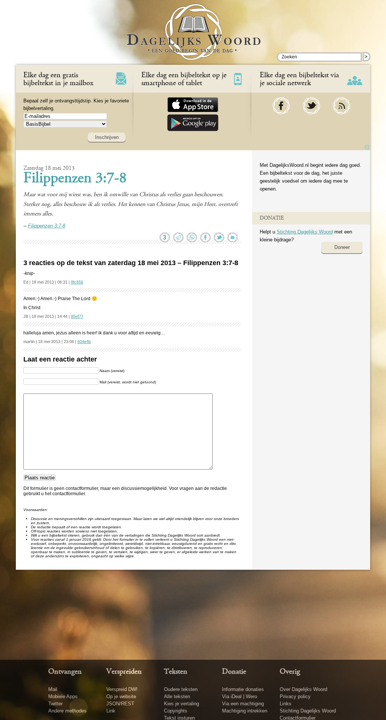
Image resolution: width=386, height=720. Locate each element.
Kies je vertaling (181, 703)
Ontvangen (65, 672)
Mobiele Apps (63, 696)
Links (285, 703)
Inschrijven (107, 137)
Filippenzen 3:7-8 (75, 178)
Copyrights (175, 711)
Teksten (175, 672)
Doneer (342, 247)
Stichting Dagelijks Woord (305, 232)
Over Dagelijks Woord (303, 689)
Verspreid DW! (122, 689)
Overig (290, 672)
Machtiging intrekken (244, 711)
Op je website (121, 696)
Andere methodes (67, 711)
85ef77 (77, 316)
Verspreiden (124, 672)
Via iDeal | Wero (239, 696)
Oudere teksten (181, 689)
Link (110, 711)
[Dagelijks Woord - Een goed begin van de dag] (193, 37)
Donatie (234, 672)
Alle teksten (177, 696)
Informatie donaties (243, 689)
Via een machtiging (243, 703)
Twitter (55, 703)
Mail (52, 689)
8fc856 (77, 282)
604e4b (84, 341)
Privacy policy (295, 696)
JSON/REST (120, 703)
